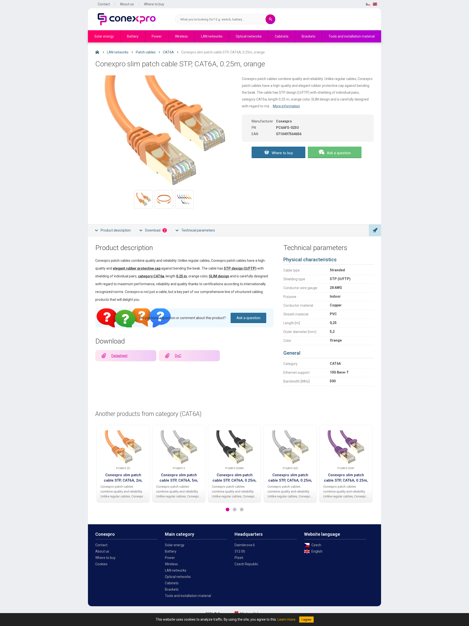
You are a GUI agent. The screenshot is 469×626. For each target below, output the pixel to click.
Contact (104, 4)
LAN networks (212, 36)
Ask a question (339, 153)
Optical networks (249, 36)
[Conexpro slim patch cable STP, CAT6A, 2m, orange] (123, 447)
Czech (316, 545)
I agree (306, 619)
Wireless (181, 36)
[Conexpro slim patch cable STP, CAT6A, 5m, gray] (178, 447)
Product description (116, 230)
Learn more (286, 619)
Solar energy (104, 36)
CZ (368, 4)
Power (157, 36)
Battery (133, 36)
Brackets (308, 36)
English (316, 551)
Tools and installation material (352, 36)
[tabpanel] (123, 464)
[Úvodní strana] (101, 53)
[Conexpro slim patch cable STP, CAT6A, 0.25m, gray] (290, 447)
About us (127, 4)
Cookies (101, 564)
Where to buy (154, 4)
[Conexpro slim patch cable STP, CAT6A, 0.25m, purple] (346, 447)
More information (286, 106)
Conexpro (127, 19)
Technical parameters (198, 230)
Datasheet (119, 356)
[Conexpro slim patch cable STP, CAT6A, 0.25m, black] (234, 447)
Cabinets (281, 36)
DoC (178, 356)
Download (155, 230)
